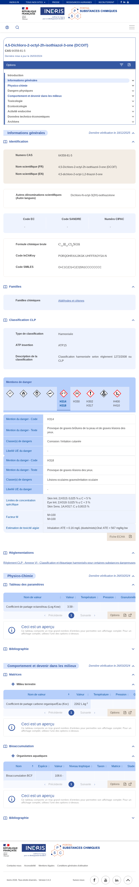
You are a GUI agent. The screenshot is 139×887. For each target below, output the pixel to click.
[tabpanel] (69, 477)
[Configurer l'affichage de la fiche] (121, 65)
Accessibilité (30, 866)
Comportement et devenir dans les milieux (35, 96)
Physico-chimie (17, 85)
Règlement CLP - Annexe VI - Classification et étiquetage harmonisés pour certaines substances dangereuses (69, 562)
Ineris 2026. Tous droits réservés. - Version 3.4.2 (29, 880)
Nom (19, 766)
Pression (108, 597)
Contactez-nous (14, 866)
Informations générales (22, 80)
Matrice (116, 766)
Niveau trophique (79, 766)
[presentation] (69, 244)
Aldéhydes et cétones (71, 300)
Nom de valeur (32, 597)
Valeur (70, 597)
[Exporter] (129, 65)
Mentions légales (46, 866)
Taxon (100, 766)
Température (88, 597)
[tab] (10, 398)
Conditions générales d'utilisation (72, 866)
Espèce (42, 766)
